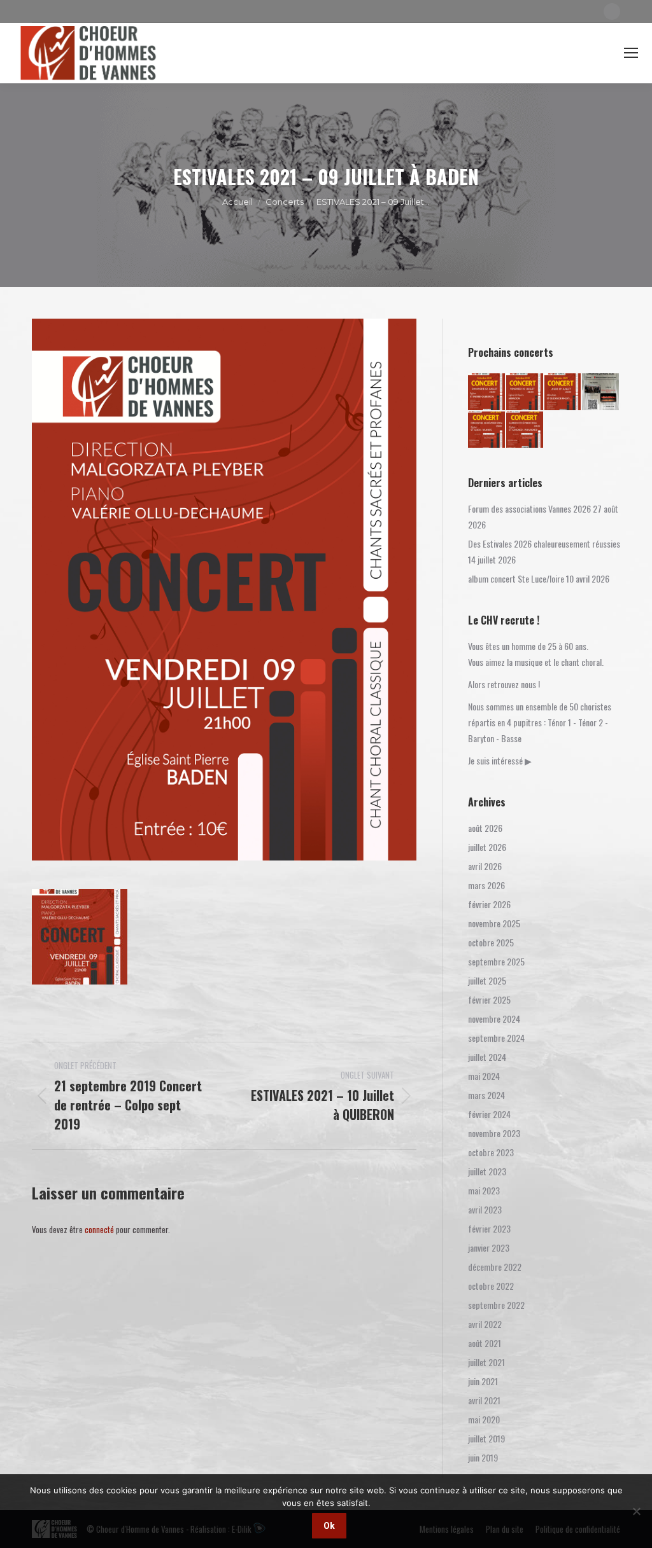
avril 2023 (485, 1209)
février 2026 (489, 904)
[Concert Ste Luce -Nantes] (601, 392)
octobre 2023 (491, 1152)
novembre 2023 (494, 1133)
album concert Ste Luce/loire (516, 578)
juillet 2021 (486, 1362)
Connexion (527, 53)
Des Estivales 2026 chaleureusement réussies (544, 543)
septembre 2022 (496, 1304)
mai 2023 (484, 1190)
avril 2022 (485, 1323)
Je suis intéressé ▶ (500, 760)
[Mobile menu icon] (631, 53)
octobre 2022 (491, 1285)
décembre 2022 (494, 1266)
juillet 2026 (487, 846)
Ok (329, 1526)
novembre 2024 (494, 1018)
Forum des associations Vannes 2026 (529, 508)
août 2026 (485, 827)
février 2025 (489, 999)
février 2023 (489, 1228)
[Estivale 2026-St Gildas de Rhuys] (563, 392)
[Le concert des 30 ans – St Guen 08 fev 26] (487, 430)
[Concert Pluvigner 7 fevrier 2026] (525, 430)
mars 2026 (486, 885)
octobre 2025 (491, 942)
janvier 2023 (488, 1247)
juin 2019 (483, 1457)
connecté (99, 1229)
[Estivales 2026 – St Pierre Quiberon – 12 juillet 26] (487, 392)
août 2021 (484, 1343)
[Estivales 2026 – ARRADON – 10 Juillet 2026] (525, 392)
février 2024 (489, 1114)
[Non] (636, 1511)
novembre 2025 (494, 923)
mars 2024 (486, 1095)
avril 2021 (484, 1400)
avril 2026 (485, 866)
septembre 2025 (496, 961)
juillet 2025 (487, 980)
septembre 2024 (496, 1037)
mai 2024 (484, 1075)
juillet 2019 (486, 1438)
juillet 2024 (487, 1056)
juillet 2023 (487, 1171)
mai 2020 (484, 1419)
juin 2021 (483, 1381)
